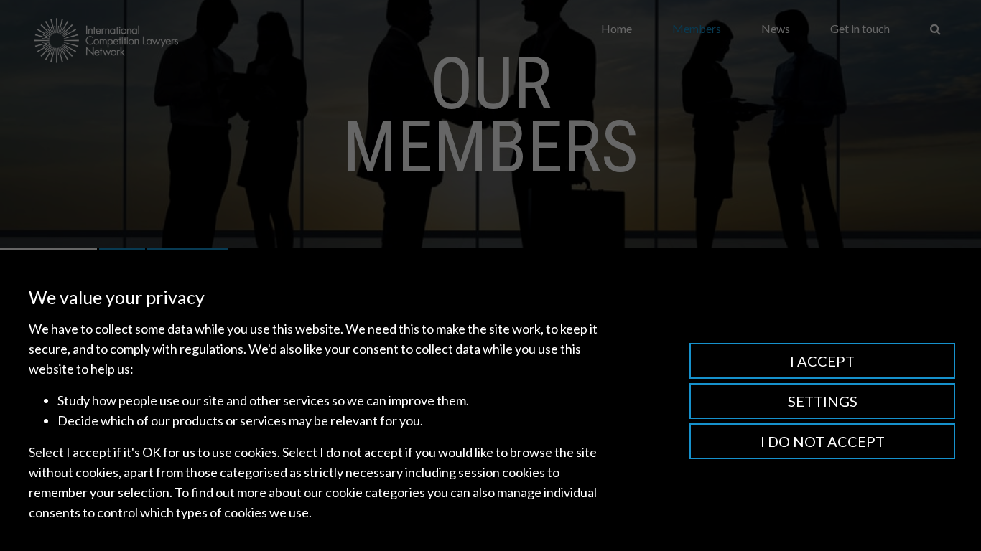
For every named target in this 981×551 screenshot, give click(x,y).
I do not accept (823, 441)
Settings (822, 401)
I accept (822, 360)
